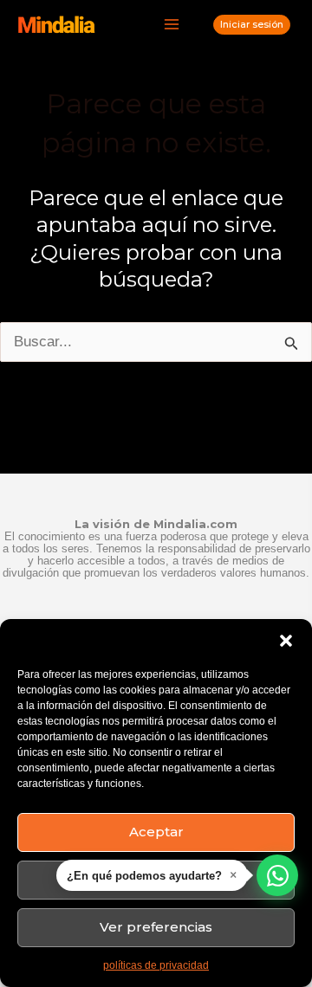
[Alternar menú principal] (172, 25)
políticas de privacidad (156, 965)
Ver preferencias (156, 927)
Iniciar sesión (251, 24)
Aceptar (156, 831)
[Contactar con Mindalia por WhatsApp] (277, 875)
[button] (286, 640)
